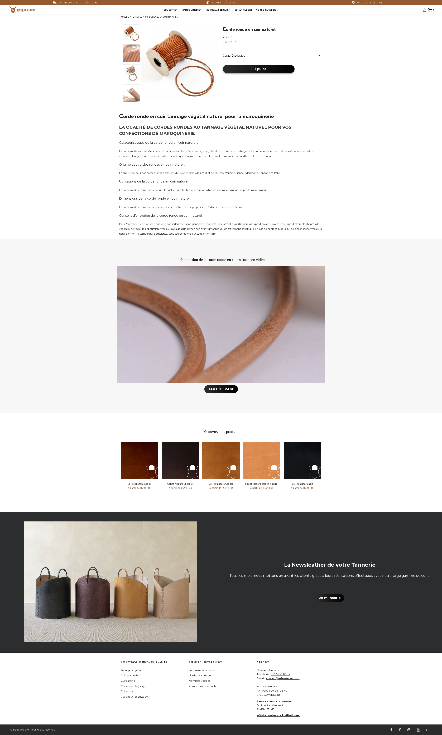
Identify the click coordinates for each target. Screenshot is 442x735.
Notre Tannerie (266, 10)
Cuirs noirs (127, 691)
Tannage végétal (131, 670)
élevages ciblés (186, 173)
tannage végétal (204, 151)
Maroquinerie (191, 10)
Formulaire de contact (202, 670)
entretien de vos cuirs (140, 224)
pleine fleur (186, 151)
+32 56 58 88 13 (280, 674)
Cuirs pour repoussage (134, 696)
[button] (272, 55)
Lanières (137, 17)
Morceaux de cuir (217, 10)
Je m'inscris (330, 598)
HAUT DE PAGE (221, 389)
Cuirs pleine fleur (131, 675)
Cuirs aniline (128, 680)
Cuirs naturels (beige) (133, 686)
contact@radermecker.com (283, 678)
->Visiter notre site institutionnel (278, 715)
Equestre (170, 10)
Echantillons (243, 10)
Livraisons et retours (201, 675)
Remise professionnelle (203, 686)
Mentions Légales (199, 680)
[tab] (272, 55)
